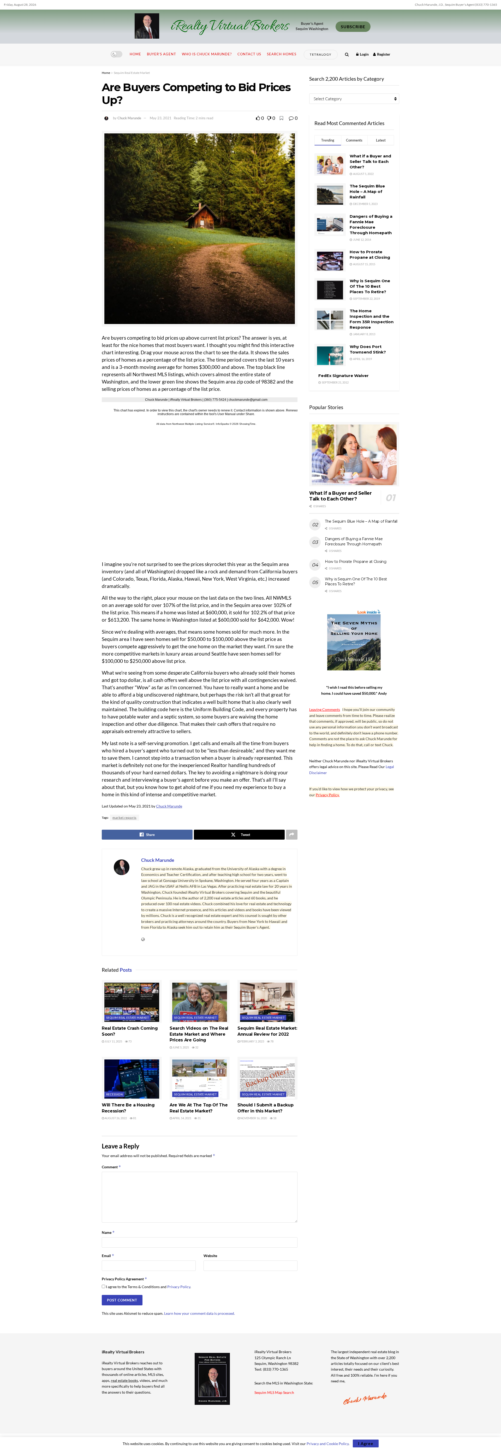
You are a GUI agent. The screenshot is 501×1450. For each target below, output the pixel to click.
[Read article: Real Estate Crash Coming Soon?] (132, 1001)
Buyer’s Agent (161, 54)
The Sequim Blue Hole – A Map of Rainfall (367, 191)
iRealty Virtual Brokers (229, 26)
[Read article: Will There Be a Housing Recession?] (132, 1078)
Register (383, 54)
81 (134, 1118)
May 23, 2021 (160, 118)
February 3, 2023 (252, 1041)
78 (271, 1041)
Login (364, 54)
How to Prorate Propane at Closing (355, 561)
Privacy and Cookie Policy (328, 1443)
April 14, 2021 (181, 1118)
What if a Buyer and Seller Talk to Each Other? (370, 161)
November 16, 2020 (253, 1118)
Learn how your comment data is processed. (199, 1313)
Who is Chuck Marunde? (207, 54)
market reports (124, 818)
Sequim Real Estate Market (132, 73)
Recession (114, 1094)
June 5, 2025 (180, 1047)
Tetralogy (321, 54)
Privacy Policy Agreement (124, 1278)
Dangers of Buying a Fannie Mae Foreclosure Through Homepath (354, 541)
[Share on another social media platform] (291, 835)
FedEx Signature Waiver (343, 375)
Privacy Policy (178, 1286)
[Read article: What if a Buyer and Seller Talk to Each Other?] (354, 454)
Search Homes (281, 54)
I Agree (365, 1443)
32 (196, 1047)
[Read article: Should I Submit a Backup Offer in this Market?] (267, 1078)
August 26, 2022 (115, 1118)
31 (199, 1118)
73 (130, 1041)
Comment (111, 1166)
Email (108, 1255)
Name (108, 1232)
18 (274, 1118)
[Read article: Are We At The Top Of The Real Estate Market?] (200, 1078)
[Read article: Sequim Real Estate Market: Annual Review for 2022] (267, 1001)
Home (135, 54)
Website (210, 1255)
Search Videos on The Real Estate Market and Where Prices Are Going (199, 1034)
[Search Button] (347, 54)
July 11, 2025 (113, 1041)
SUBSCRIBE (353, 26)
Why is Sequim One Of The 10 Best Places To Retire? (370, 286)
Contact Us (249, 54)
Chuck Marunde (129, 118)
